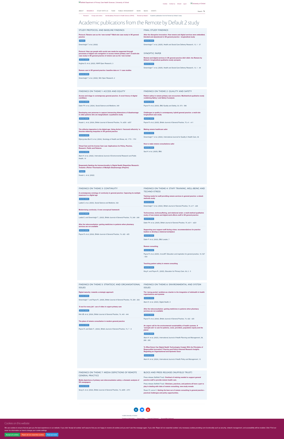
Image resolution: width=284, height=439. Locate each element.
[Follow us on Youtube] (148, 410)
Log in (184, 4)
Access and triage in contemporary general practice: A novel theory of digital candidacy (108, 97)
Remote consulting (151, 246)
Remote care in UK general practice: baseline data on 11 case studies (105, 70)
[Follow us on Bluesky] (142, 410)
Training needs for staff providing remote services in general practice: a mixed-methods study (173, 197)
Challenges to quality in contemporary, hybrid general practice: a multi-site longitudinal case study (172, 113)
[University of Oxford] (196, 3)
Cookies (165, 4)
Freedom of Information (128, 418)
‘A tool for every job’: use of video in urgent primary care (100, 306)
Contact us (172, 4)
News (139, 11)
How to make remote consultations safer (159, 144)
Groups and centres (97, 15)
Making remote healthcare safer (156, 129)
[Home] (80, 15)
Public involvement (125, 11)
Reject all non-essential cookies (33, 435)
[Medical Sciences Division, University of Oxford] (99, 414)
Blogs (146, 11)
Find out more (52, 435)
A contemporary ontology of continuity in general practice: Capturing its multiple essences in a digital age (109, 194)
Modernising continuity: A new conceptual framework (99, 210)
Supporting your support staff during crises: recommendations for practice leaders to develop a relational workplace (172, 230)
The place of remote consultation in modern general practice (102, 321)
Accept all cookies (12, 435)
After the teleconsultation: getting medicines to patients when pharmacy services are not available (106, 225)
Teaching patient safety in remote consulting (161, 263)
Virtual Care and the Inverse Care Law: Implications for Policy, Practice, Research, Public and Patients (105, 147)
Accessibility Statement (167, 418)
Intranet (179, 4)
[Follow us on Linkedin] (136, 410)
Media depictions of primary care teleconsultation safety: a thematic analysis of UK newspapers (109, 381)
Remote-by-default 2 (142, 15)
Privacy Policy (141, 418)
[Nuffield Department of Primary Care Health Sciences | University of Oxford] (104, 2)
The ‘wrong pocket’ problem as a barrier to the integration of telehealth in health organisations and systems (174, 293)
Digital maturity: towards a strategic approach (96, 292)
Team (113, 11)
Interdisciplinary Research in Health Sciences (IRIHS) (119, 15)
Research (90, 11)
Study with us (102, 11)
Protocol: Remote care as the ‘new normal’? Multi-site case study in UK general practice (109, 35)
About (81, 11)
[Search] (204, 11)
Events (153, 11)
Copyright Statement (153, 418)
